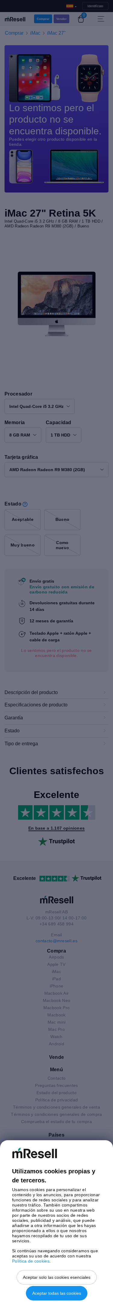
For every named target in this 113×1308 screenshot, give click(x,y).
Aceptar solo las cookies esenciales (56, 1277)
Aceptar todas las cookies (56, 1293)
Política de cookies (30, 1261)
